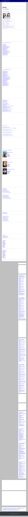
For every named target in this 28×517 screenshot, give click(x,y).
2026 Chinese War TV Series (22, 354)
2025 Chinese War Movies (22, 313)
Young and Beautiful (5, 75)
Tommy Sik (8, 166)
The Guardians (4, 72)
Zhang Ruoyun (8, 171)
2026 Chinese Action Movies (22, 276)
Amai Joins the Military (5, 46)
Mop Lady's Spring (5, 84)
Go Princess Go (4, 82)
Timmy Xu (8, 172)
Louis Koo (4, 247)
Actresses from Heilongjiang (6, 236)
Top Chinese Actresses (5, 213)
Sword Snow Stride (5, 74)
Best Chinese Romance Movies (6, 191)
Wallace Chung (4, 243)
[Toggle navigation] (25, 1)
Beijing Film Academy (5, 237)
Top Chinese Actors (5, 212)
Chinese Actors (12, 508)
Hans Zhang (4, 246)
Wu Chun (8, 165)
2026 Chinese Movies (21, 275)
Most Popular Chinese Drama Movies (7, 197)
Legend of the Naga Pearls (5, 52)
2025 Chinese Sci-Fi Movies (22, 311)
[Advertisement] (14, 4)
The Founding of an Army (5, 50)
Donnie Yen (4, 242)
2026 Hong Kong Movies (22, 294)
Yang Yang (8, 155)
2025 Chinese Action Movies (22, 298)
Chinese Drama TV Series (5, 219)
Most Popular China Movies (6, 196)
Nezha (19, 416)
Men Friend (4, 81)
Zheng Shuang (4, 257)
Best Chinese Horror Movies (22, 448)
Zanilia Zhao (4, 252)
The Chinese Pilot (4, 48)
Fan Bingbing (4, 254)
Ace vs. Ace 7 (4, 101)
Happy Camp (4, 110)
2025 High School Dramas (22, 390)
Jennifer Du (8, 156)
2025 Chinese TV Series (21, 364)
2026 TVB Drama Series (21, 358)
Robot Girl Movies (21, 477)
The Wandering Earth (21, 417)
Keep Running (4, 104)
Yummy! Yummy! (5, 107)
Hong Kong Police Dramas (22, 476)
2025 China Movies (21, 314)
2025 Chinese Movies (21, 297)
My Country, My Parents (5, 47)
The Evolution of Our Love (6, 79)
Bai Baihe (8, 154)
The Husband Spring (5, 85)
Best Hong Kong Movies (21, 451)
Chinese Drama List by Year (6, 217)
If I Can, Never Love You (5, 77)
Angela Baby (4, 255)
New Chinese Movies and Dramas (6, 508)
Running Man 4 (4, 106)
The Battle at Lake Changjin (22, 413)
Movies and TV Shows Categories (20, 508)
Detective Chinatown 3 (21, 419)
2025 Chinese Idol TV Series (22, 374)
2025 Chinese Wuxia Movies (22, 318)
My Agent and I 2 (4, 100)
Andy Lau (4, 245)
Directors (15, 508)
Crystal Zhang (8, 164)
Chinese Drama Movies (5, 218)
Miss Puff (4, 49)
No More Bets (20, 424)
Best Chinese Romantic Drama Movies (7, 192)
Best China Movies (21, 450)
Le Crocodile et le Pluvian (5, 78)
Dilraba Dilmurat (4, 251)
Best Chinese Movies (5, 189)
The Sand (4, 45)
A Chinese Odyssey (5, 71)
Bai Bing (8, 173)
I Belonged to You (5, 53)
